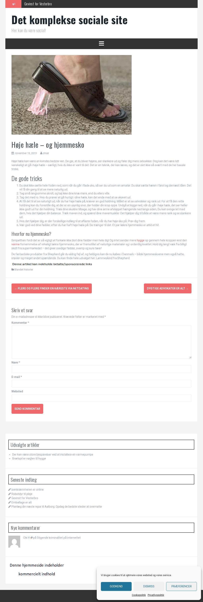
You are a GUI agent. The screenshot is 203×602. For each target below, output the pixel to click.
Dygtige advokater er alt (168, 288)
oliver (46, 153)
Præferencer (181, 586)
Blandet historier (23, 269)
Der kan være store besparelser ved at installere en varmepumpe (52, 454)
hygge (141, 240)
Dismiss (148, 586)
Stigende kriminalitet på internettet (59, 537)
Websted (17, 391)
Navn (15, 362)
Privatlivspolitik (156, 595)
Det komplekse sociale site (69, 19)
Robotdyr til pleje (21, 493)
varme (15, 244)
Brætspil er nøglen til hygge (29, 458)
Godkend (116, 586)
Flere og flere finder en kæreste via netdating (51, 288)
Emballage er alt (21, 502)
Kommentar (20, 322)
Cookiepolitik (139, 595)
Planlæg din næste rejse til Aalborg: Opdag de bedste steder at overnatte (56, 506)
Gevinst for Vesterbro (38, 3)
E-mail (16, 377)
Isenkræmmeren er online (27, 489)
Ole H (26, 537)
